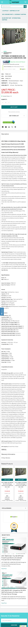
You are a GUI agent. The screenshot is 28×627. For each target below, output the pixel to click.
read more (4, 568)
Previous (1, 484)
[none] (14, 36)
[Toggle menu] (2, 2)
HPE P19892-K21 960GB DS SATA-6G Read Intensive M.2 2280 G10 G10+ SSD (21, 485)
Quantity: (4, 99)
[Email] (6, 127)
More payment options (14, 111)
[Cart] (25, 2)
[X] (12, 127)
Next (26, 484)
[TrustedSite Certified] (15, 67)
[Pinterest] (15, 127)
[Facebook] (2, 127)
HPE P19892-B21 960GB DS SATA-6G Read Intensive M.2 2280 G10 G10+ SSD (7, 485)
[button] (14, 115)
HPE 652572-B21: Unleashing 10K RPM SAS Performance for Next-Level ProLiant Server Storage (13, 592)
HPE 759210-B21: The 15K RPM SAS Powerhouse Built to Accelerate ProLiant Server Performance (12, 557)
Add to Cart (7, 479)
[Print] (9, 127)
